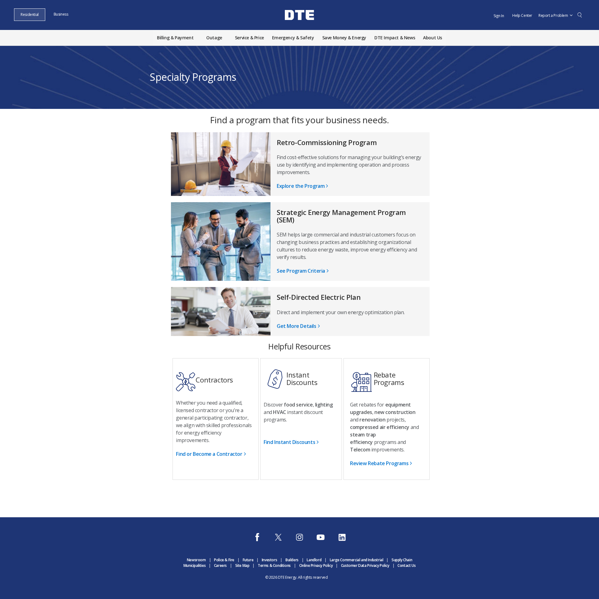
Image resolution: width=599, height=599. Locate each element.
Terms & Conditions (274, 565)
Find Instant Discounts (289, 442)
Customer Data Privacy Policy (365, 565)
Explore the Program (300, 186)
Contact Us (406, 565)
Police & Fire (224, 559)
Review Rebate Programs (379, 463)
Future (248, 559)
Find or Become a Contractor (209, 453)
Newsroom (196, 559)
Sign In (499, 15)
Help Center (522, 15)
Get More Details (296, 326)
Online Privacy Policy (316, 565)
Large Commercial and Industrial (356, 559)
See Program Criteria (301, 270)
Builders (292, 559)
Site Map (242, 565)
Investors (269, 559)
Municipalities (194, 565)
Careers (220, 565)
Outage (214, 38)
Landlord (314, 559)
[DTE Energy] (299, 25)
